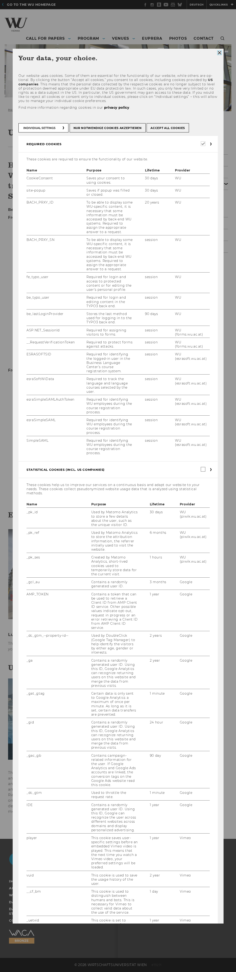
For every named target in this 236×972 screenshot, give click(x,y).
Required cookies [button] (44, 144)
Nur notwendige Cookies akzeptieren (107, 128)
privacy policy (116, 107)
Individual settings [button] (39, 128)
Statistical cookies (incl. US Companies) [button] (66, 469)
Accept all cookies (167, 128)
